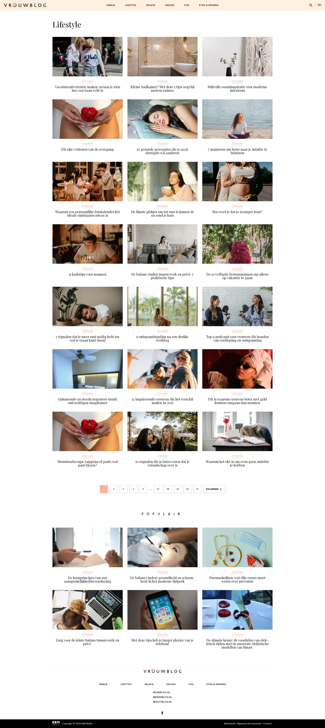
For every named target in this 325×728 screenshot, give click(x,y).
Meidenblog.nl (162, 697)
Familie (111, 5)
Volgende (212, 489)
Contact (267, 724)
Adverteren (229, 724)
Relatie (150, 5)
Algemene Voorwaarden (249, 724)
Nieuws (169, 5)
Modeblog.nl (161, 692)
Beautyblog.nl (162, 702)
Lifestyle (130, 5)
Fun (186, 5)
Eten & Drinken (209, 5)
